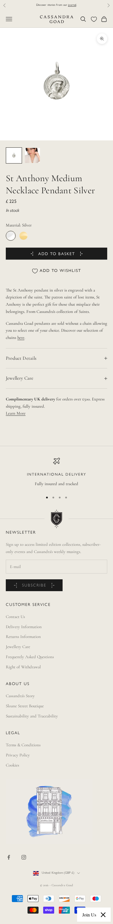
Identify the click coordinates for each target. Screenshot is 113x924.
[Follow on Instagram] (24, 857)
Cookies (12, 765)
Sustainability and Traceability (32, 716)
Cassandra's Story (20, 695)
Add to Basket (56, 254)
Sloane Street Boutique (25, 705)
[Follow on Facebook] (9, 857)
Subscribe (34, 585)
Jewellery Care (18, 646)
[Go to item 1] (14, 155)
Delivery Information (24, 626)
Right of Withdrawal (23, 666)
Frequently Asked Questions (30, 656)
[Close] (103, 914)
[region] (56, 472)
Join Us (89, 915)
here (20, 337)
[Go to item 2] (32, 155)
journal (72, 5)
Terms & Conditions (23, 744)
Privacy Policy (18, 755)
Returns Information (23, 636)
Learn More (15, 413)
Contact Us (15, 616)
